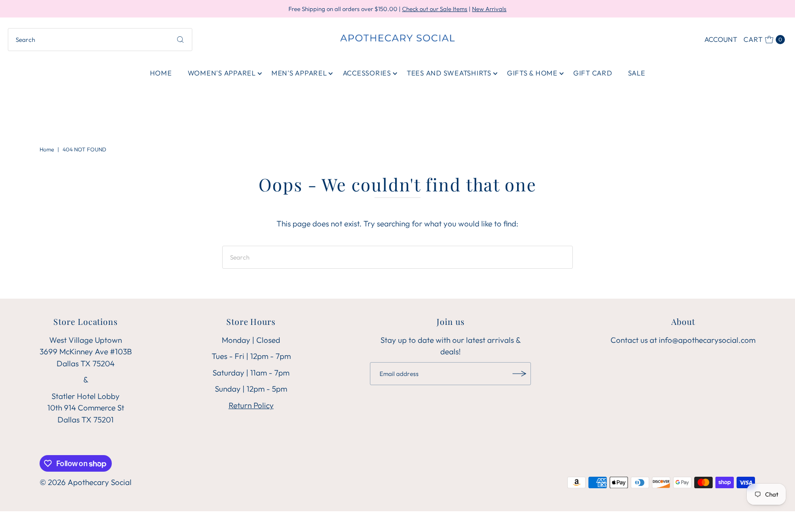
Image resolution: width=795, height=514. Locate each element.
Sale (636, 73)
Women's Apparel (222, 73)
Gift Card (592, 73)
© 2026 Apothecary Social (86, 482)
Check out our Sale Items (434, 8)
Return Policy (251, 405)
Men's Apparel (299, 73)
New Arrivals (489, 8)
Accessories (367, 73)
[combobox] (100, 39)
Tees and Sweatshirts (449, 73)
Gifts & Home (532, 73)
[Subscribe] (519, 373)
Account (720, 39)
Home (161, 73)
